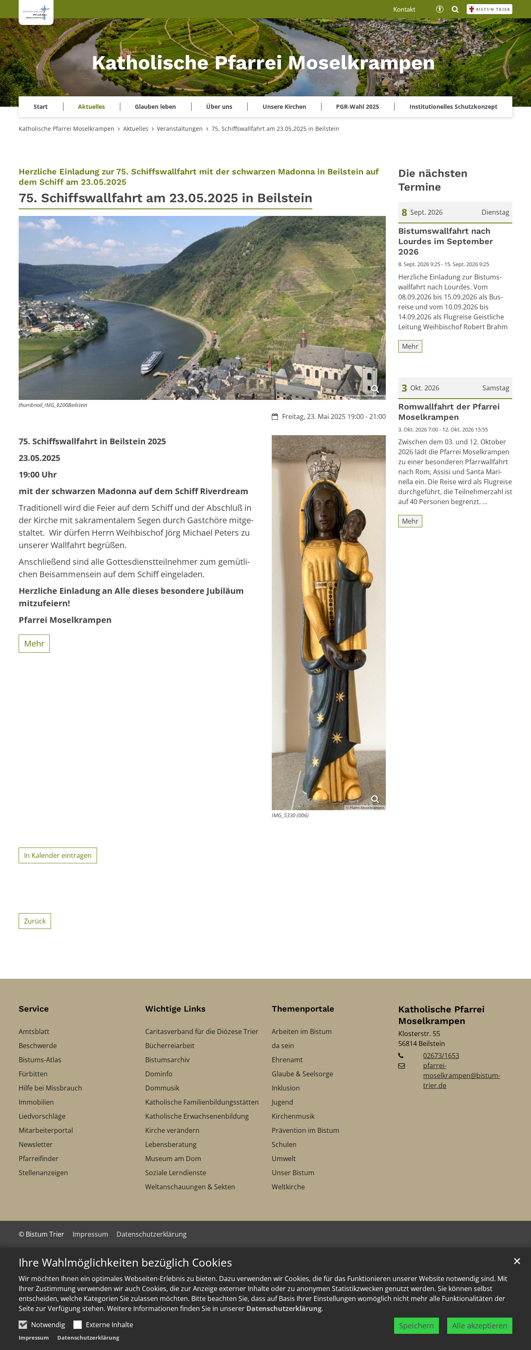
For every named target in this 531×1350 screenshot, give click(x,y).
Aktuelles (136, 128)
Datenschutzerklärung (284, 1308)
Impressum (34, 1337)
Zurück (35, 921)
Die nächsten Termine (433, 180)
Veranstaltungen (180, 128)
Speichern (416, 1325)
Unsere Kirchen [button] (284, 106)
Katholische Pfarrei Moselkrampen (66, 128)
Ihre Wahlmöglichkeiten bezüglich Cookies (125, 1262)
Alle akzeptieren (479, 1325)
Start (41, 106)
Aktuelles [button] (91, 106)
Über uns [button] (219, 106)
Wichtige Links (175, 1009)
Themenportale (303, 1009)
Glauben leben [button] (155, 106)
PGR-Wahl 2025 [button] (357, 106)
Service (34, 1009)
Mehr (34, 643)
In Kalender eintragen (58, 855)
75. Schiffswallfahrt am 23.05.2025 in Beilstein (275, 128)
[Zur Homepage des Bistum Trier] (489, 9)
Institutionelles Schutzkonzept (453, 106)
